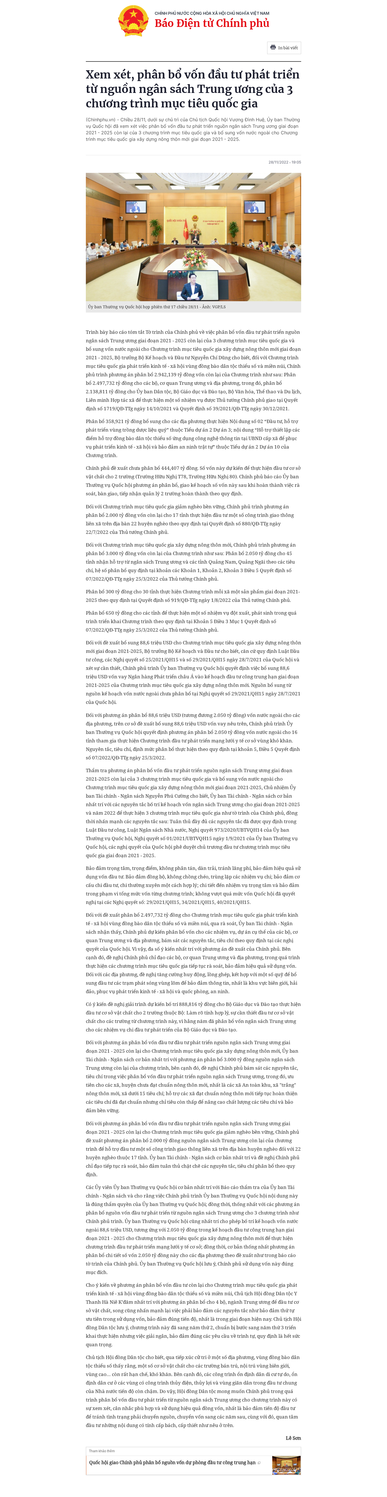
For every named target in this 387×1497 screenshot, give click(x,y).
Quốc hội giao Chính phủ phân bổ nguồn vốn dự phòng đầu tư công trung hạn (172, 1462)
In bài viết (288, 47)
